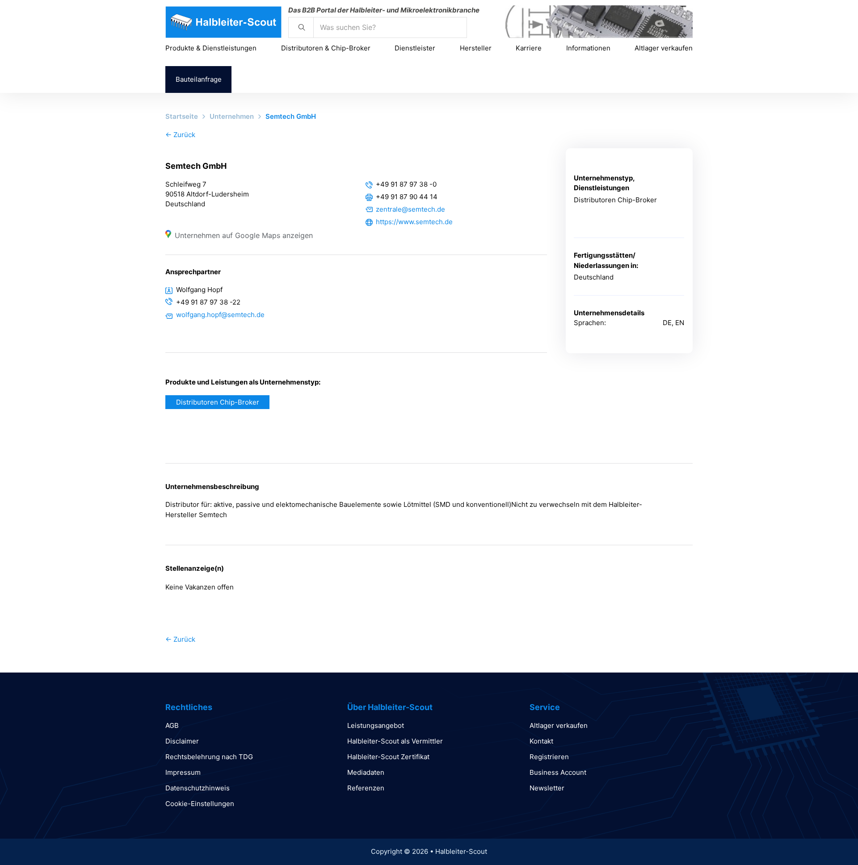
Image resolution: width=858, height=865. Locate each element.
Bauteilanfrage (199, 79)
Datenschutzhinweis (197, 788)
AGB (172, 725)
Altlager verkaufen (664, 48)
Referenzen (365, 788)
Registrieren (549, 756)
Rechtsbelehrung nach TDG (209, 756)
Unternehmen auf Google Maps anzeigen (244, 235)
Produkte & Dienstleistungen (211, 48)
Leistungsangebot (375, 725)
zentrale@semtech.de (410, 209)
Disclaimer (182, 741)
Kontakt (541, 741)
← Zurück (180, 134)
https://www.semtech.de (414, 221)
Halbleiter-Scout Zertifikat (388, 756)
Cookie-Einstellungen (199, 803)
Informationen (588, 48)
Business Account (558, 772)
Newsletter (547, 788)
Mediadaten (365, 772)
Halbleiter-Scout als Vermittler (395, 741)
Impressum (183, 772)
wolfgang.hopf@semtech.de (220, 314)
